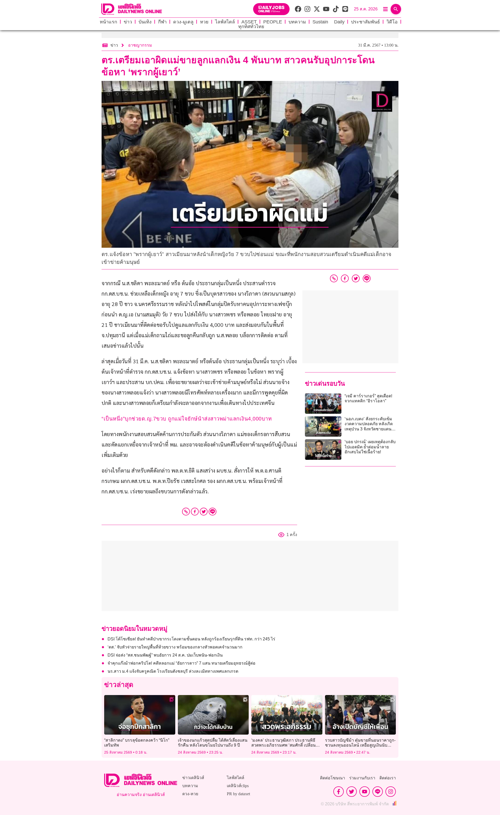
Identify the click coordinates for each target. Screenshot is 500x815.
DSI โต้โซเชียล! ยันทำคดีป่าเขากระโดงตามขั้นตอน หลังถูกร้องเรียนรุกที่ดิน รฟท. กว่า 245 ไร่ (191, 639)
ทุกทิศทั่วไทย (251, 26)
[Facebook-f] (338, 791)
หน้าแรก (108, 22)
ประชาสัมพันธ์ (365, 22)
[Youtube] (364, 791)
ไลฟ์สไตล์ (225, 22)
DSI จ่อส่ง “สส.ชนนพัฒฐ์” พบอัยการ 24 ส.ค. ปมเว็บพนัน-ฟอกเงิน (165, 655)
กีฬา (162, 22)
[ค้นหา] (396, 9)
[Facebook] (195, 511)
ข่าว (128, 22)
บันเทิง (145, 22)
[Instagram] (390, 791)
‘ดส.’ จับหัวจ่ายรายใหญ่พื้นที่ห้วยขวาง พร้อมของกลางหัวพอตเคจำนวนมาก (175, 647)
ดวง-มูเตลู (183, 22)
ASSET (249, 22)
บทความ (297, 22)
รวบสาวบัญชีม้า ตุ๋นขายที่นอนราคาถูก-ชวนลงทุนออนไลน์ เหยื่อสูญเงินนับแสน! (360, 745)
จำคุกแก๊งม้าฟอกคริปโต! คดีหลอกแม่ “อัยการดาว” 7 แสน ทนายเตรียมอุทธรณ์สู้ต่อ (181, 663)
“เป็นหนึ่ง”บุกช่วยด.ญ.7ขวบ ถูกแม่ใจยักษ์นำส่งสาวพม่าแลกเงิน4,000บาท (187, 419)
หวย (204, 22)
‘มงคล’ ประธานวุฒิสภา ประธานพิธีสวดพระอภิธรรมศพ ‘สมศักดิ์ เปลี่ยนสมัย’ (283, 745)
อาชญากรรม (140, 45)
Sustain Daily (328, 22)
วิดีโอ (392, 22)
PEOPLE (272, 22)
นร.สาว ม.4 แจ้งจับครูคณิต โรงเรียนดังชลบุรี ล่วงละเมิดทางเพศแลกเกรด (173, 671)
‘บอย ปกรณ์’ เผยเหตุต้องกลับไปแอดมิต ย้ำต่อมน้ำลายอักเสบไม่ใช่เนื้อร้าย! (370, 447)
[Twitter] (204, 511)
